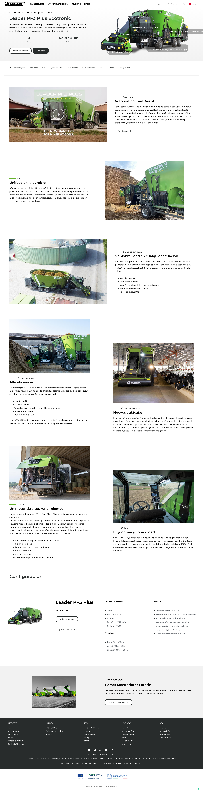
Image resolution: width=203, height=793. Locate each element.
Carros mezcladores (37, 4)
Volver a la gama (19, 68)
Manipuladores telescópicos (58, 4)
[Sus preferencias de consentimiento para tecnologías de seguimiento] (199, 789)
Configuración (124, 68)
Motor (102, 68)
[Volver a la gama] (10, 68)
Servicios (87, 4)
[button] (58, 114)
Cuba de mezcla (88, 68)
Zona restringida (173, 4)
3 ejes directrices (55, 68)
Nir (43, 68)
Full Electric (76, 4)
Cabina (111, 68)
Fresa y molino (72, 68)
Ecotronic (34, 68)
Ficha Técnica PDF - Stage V (69, 630)
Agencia (160, 4)
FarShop (183, 4)
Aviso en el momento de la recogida (101, 786)
